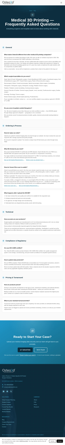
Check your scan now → (10, 185)
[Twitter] (11, 391)
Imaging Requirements (8, 422)
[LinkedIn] (3, 391)
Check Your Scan (6, 424)
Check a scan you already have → (35, 160)
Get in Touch (41, 350)
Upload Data (26, 350)
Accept (60, 441)
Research (36, 407)
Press (35, 404)
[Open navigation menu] (61, 2)
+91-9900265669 (8, 384)
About (35, 400)
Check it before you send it (28, 355)
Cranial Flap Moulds (7, 407)
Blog (3, 419)
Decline (53, 441)
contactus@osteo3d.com (10, 387)
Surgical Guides (6, 402)
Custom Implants (6, 404)
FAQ (35, 402)
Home (30, 10)
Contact (4, 426)
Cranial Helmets (6, 409)
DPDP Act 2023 (24, 441)
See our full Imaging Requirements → (14, 160)
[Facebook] (7, 391)
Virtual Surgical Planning (8, 400)
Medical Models (6, 411)
